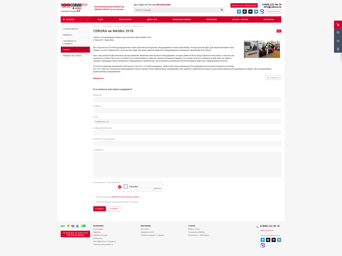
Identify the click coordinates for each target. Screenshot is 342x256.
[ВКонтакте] (256, 11)
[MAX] (262, 11)
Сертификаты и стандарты (104, 241)
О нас (100, 19)
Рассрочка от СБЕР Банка (198, 235)
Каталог (70, 19)
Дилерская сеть (147, 232)
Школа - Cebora (240, 19)
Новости (96, 232)
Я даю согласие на (117, 197)
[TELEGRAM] (239, 11)
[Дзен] (245, 11)
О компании (98, 229)
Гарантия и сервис (182, 19)
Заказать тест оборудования (244, 5)
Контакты (269, 19)
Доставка (145, 229)
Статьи (191, 226)
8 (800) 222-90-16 (271, 4)
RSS (279, 31)
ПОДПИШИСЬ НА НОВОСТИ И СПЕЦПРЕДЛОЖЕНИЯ (75, 234)
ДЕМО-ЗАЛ (152, 19)
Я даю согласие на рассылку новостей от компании (117, 202)
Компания (98, 226)
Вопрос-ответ (194, 229)
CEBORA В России (100, 235)
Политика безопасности (103, 244)
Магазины (212, 19)
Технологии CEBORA (196, 232)
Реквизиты (97, 238)
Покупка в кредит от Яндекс (152, 235)
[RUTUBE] (250, 11)
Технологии (125, 19)
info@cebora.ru (272, 6)
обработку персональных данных (125, 197)
